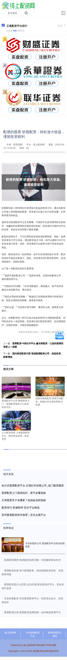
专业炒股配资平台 (33, 634)
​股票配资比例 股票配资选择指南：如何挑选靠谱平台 (32, 612)
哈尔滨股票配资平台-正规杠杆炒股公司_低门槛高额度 (33, 485)
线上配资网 (10, 632)
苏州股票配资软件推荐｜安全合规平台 (24, 515)
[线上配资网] (18, 5)
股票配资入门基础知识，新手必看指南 (24, 493)
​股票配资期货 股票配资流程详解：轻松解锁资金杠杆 (32, 559)
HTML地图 (50, 645)
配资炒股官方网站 (55, 634)
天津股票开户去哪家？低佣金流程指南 (24, 500)
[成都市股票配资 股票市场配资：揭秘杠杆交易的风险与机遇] (50, 386)
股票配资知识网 (41, 650)
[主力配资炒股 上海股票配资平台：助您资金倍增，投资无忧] (16, 420)
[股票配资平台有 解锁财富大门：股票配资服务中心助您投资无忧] (16, 387)
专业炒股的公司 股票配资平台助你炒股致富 (45, 545)
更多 (60, 26)
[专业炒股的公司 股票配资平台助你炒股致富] (13, 544)
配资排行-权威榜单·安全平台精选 (21, 507)
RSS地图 (40, 645)
